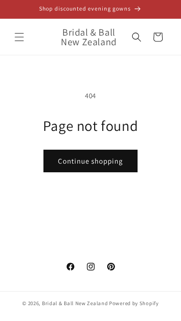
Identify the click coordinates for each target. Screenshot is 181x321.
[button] (19, 37)
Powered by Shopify (134, 303)
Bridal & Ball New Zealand (75, 303)
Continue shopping (90, 161)
